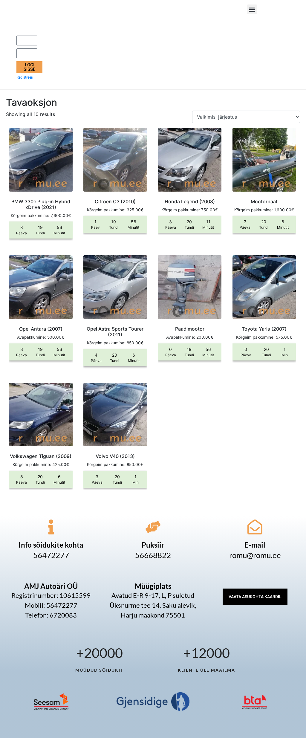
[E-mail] (254, 526)
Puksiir (153, 544)
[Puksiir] (153, 526)
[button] (252, 9)
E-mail (254, 544)
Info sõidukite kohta (51, 544)
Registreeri (24, 77)
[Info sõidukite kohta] (51, 526)
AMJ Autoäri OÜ (51, 586)
